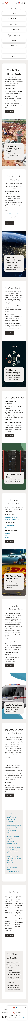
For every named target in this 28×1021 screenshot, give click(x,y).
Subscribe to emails (6, 1012)
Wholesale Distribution (12, 871)
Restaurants (9, 862)
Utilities (8, 869)
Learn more (9, 111)
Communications (11, 817)
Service (7, 537)
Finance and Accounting (11, 517)
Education (9, 829)
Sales (6, 535)
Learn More (9, 333)
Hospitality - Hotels (11, 843)
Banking (8, 816)
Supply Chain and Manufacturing (13, 519)
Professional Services (12, 856)
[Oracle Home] (6, 3)
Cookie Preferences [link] (6, 1009)
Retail (7, 864)
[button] (3, 3)
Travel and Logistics (11, 867)
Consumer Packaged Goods (13, 825)
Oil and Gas (9, 853)
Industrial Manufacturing (13, 847)
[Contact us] (25, 3)
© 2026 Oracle (5, 1006)
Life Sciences (10, 849)
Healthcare (9, 840)
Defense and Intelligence (13, 827)
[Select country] (19, 3)
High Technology (11, 841)
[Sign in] (22, 3)
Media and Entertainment (13, 851)
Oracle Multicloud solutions (12, 214)
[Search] (16, 3)
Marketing (7, 533)
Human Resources (10, 525)
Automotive (9, 814)
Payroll (6, 527)
